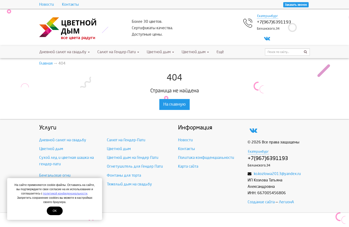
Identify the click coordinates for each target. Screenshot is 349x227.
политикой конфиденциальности (65, 193)
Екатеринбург (267, 16)
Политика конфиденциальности (206, 158)
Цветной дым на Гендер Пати (132, 158)
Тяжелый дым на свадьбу (129, 184)
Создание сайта (261, 202)
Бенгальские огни (55, 175)
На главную (174, 104)
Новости (46, 4)
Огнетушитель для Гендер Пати (135, 166)
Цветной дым (159, 52)
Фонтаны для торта (124, 175)
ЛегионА (286, 202)
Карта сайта (188, 166)
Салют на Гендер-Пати (117, 52)
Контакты (70, 4)
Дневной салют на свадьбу (62, 52)
